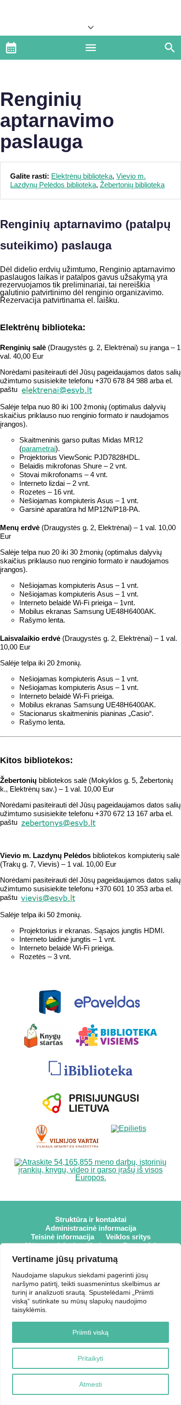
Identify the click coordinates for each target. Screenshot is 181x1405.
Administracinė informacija (90, 1228)
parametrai (39, 448)
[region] (90, 1324)
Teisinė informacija (62, 1237)
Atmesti (90, 1384)
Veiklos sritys (128, 1237)
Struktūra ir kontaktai (90, 1219)
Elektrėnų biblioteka (81, 176)
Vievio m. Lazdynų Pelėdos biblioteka (78, 180)
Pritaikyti (90, 1358)
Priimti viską (90, 1332)
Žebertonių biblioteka (132, 185)
